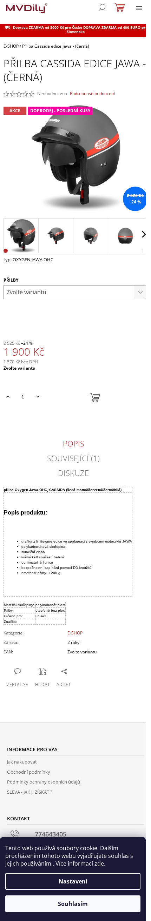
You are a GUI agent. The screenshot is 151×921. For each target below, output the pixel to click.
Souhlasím (73, 904)
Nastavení (73, 881)
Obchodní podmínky (28, 772)
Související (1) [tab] (73, 458)
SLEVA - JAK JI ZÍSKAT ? (29, 792)
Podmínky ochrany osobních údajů (43, 782)
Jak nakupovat (22, 762)
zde (99, 863)
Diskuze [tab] (73, 473)
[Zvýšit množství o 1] (8, 396)
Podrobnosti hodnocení (92, 93)
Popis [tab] (73, 443)
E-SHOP (75, 633)
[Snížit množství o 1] (37, 396)
